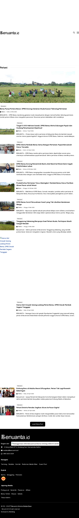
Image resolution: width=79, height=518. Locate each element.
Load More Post (37, 424)
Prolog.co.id (5, 490)
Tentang (4, 464)
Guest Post (43, 464)
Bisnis (3, 111)
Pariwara (3, 106)
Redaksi (11, 464)
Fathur (20, 207)
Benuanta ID (5, 509)
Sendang (12, 512)
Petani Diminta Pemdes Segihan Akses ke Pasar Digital (37, 407)
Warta (3, 475)
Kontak (18, 464)
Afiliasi (28, 490)
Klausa (13, 494)
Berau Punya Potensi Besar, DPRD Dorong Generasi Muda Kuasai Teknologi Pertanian (33, 109)
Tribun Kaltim (5, 497)
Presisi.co (21, 490)
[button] (74, 32)
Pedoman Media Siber (30, 464)
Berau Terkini (5, 494)
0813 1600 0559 (8, 454)
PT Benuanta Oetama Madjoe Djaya (20, 506)
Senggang (10, 475)
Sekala (20, 494)
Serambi (13, 490)
